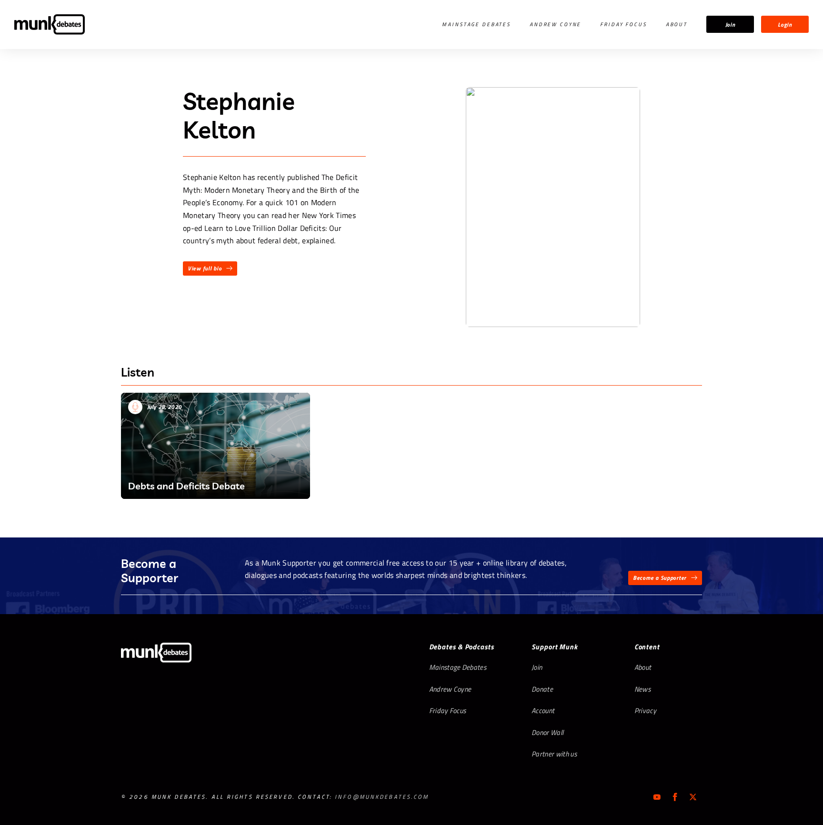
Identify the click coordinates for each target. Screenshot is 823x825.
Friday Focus (623, 24)
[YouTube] (657, 797)
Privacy (645, 710)
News (642, 689)
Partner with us (554, 753)
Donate (542, 689)
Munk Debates (49, 24)
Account (543, 710)
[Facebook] (675, 797)
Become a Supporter (659, 577)
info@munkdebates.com (382, 796)
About (676, 24)
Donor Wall (547, 732)
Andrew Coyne (555, 24)
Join (730, 24)
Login (785, 24)
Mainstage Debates (476, 24)
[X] (693, 797)
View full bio (204, 268)
